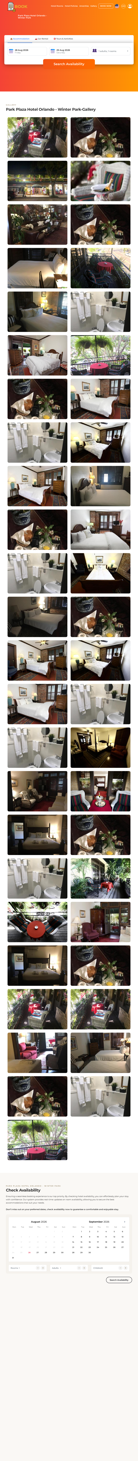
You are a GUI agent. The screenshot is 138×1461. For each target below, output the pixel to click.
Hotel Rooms (57, 6)
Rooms (14, 1268)
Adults (55, 1268)
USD (123, 6)
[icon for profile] (130, 6)
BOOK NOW (105, 6)
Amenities (84, 6)
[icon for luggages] (117, 6)
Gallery (93, 6)
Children (97, 1268)
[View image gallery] (37, 137)
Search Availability (69, 64)
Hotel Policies (71, 6)
